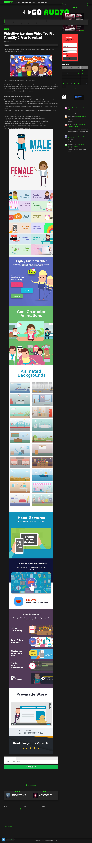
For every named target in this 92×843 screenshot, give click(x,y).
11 (67, 77)
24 (63, 83)
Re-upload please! (32, 785)
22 (82, 80)
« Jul (74, 88)
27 (75, 83)
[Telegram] (3, 839)
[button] (10, 758)
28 (78, 83)
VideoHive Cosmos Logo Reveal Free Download (45, 795)
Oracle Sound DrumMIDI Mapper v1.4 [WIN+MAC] (25, 2)
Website (43, 806)
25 (67, 83)
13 (75, 77)
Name (5, 806)
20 (75, 80)
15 (82, 77)
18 (67, 80)
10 (63, 77)
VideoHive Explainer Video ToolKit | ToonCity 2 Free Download (29, 35)
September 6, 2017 (9, 41)
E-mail (25, 806)
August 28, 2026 (41, 2)
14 (78, 77)
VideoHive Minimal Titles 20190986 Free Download (19, 795)
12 (71, 77)
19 (71, 80)
